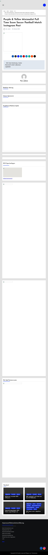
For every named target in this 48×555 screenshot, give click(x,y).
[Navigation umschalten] (3, 5)
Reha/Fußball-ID (30, 507)
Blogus (27, 553)
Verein (18, 494)
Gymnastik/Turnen (36, 505)
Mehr (3, 541)
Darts (34, 503)
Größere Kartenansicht (7, 178)
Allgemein (8, 494)
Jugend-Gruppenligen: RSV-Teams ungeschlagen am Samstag (12, 512)
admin (9, 29)
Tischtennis (29, 509)
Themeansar (34, 553)
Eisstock (39, 503)
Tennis (37, 507)
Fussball (13, 494)
